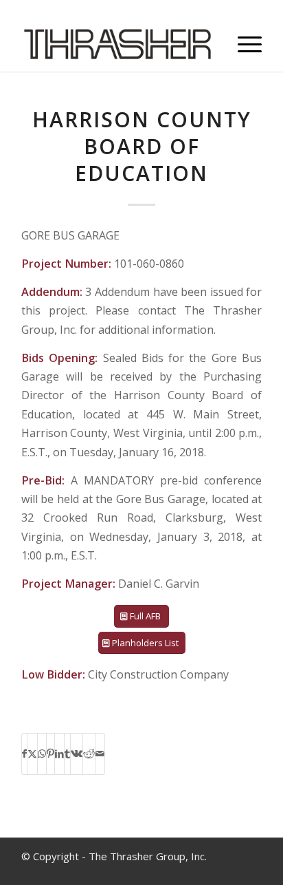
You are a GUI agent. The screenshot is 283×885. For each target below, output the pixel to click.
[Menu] (243, 44)
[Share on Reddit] (89, 754)
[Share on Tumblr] (67, 754)
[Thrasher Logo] (117, 44)
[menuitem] (243, 44)
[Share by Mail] (99, 754)
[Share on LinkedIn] (59, 754)
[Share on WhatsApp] (42, 754)
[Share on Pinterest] (50, 754)
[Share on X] (32, 754)
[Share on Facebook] (24, 754)
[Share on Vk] (76, 754)
